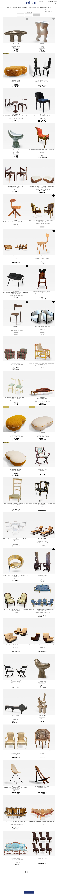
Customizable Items (49, 9)
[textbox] (47, 4)
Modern (29, 14)
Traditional (21, 14)
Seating (10, 10)
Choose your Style (29, 12)
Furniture (6, 10)
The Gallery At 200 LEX (49, 12)
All (36, 14)
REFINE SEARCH (29, 892)
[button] (49, 15)
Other (14, 10)
